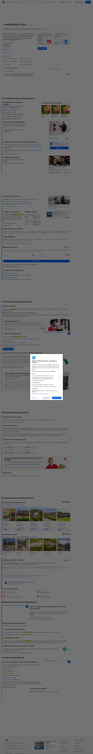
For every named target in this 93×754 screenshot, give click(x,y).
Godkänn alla (56, 397)
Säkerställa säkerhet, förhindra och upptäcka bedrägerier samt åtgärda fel (44, 391)
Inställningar (46, 397)
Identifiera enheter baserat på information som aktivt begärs (44, 386)
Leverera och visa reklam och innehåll (39, 393)
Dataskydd (34, 397)
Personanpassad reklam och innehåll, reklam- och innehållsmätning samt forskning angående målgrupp (43, 378)
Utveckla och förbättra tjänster (38, 380)
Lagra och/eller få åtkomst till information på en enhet (43, 375)
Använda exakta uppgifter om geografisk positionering (43, 384)
